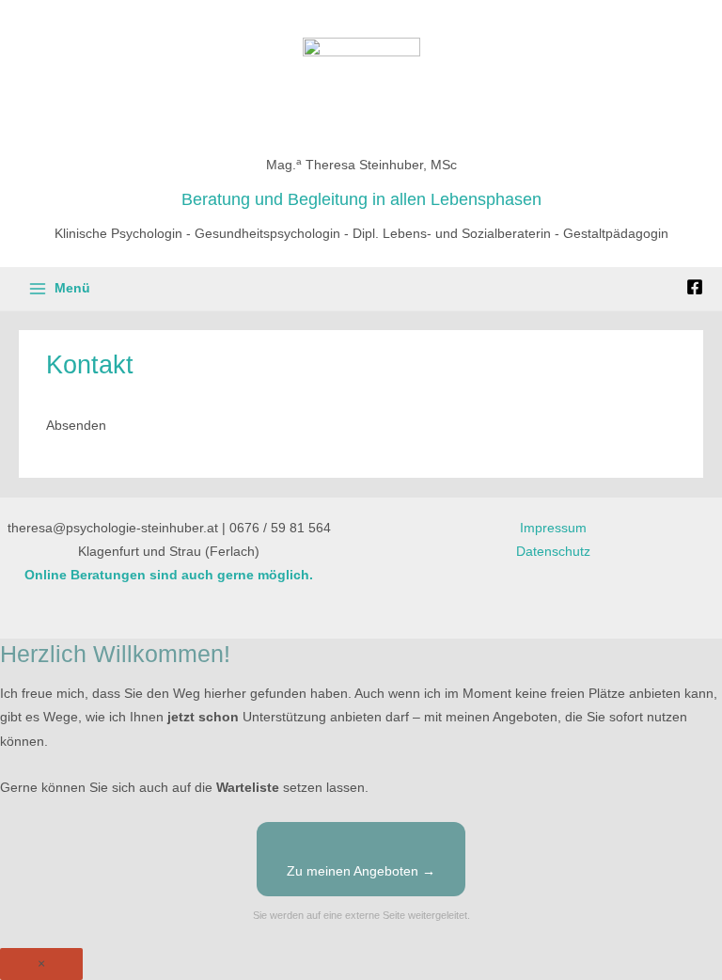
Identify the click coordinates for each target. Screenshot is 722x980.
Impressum (553, 528)
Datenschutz (553, 552)
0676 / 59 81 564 (280, 528)
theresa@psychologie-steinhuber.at (113, 528)
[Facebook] (694, 286)
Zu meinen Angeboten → (361, 871)
